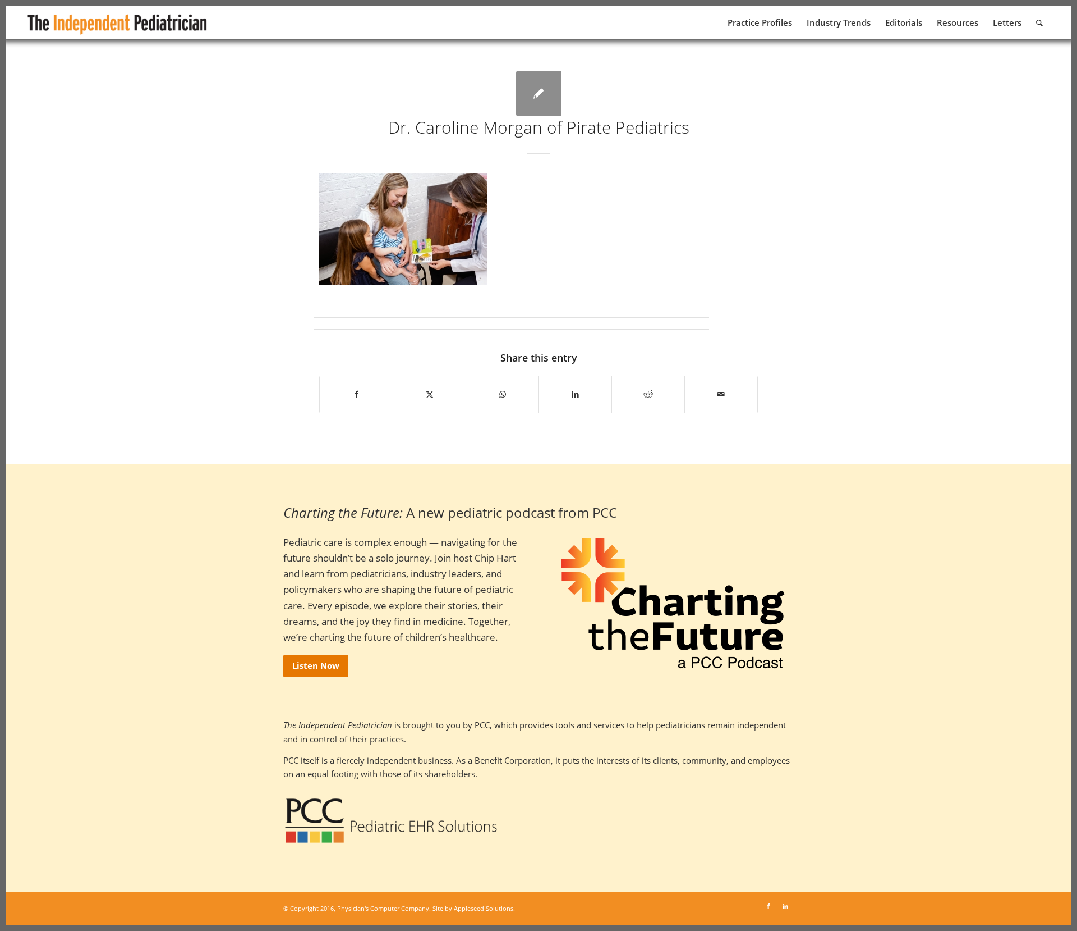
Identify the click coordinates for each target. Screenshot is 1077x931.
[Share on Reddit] (648, 394)
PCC (482, 725)
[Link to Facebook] (768, 906)
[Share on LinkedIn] (575, 394)
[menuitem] (759, 22)
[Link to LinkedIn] (785, 906)
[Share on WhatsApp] (502, 394)
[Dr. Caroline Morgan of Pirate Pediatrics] (538, 93)
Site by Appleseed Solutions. (473, 908)
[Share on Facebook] (356, 394)
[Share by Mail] (721, 394)
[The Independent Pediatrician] (118, 22)
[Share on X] (429, 394)
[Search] (1039, 22)
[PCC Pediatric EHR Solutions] (391, 821)
